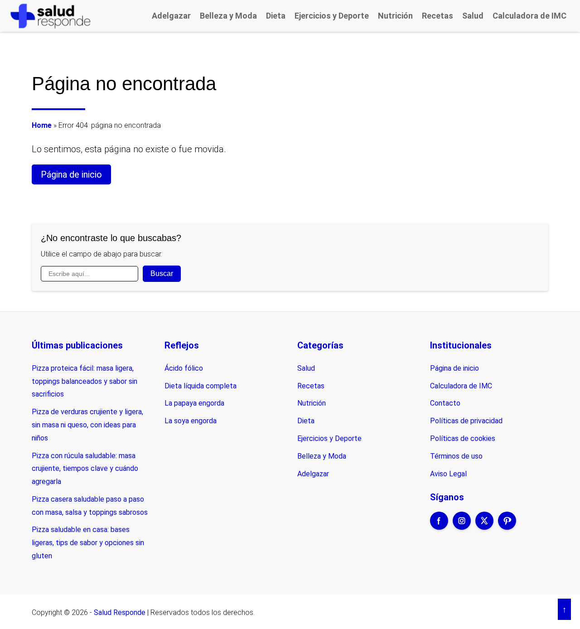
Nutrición (395, 15)
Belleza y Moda (228, 15)
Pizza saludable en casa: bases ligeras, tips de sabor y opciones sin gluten (88, 542)
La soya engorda (190, 420)
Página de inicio (71, 174)
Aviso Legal (448, 473)
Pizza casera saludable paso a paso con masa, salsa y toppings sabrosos (90, 506)
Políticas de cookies (462, 438)
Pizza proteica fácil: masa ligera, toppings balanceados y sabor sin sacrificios (84, 381)
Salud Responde (119, 612)
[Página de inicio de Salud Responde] (50, 15)
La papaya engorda (194, 403)
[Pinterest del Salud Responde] (507, 526)
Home (42, 125)
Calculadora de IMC (529, 15)
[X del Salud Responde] (484, 526)
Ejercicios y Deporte (332, 15)
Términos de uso (456, 456)
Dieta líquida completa (200, 386)
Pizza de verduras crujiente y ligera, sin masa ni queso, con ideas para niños (87, 424)
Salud (472, 15)
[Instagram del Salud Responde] (462, 526)
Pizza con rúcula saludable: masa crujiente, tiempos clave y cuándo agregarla (85, 468)
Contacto (445, 403)
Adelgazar (171, 15)
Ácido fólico (183, 368)
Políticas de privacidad (466, 420)
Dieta (275, 15)
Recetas (437, 15)
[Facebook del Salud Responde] (439, 526)
